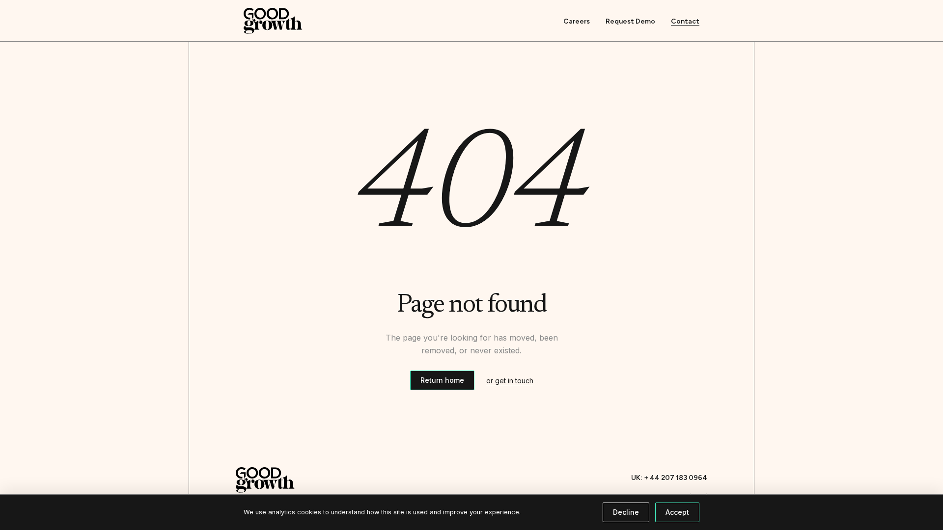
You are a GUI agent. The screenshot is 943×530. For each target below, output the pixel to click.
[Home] (273, 21)
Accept (677, 512)
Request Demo (630, 21)
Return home (442, 380)
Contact (685, 21)
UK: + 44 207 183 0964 (669, 478)
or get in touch (509, 380)
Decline (626, 512)
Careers (576, 21)
